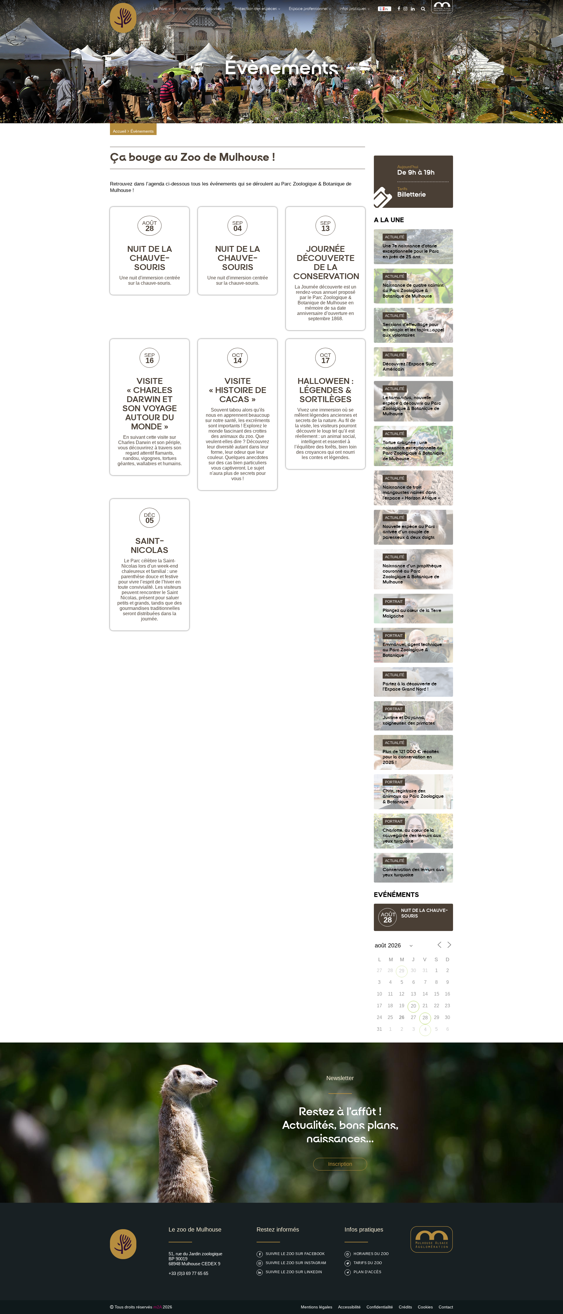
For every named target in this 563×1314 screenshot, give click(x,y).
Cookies (425, 1307)
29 (401, 970)
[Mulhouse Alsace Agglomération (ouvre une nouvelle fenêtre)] (442, 11)
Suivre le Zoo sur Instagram (296, 1263)
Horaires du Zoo (371, 1254)
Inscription (340, 1164)
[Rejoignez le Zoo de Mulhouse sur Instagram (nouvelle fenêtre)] (405, 8)
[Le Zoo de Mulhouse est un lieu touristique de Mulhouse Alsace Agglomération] (432, 1251)
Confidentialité (380, 1307)
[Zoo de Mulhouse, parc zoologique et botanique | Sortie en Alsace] (123, 1274)
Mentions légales (316, 1307)
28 (425, 1017)
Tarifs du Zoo (368, 1263)
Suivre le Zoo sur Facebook (295, 1254)
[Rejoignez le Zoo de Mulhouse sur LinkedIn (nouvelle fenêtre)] (413, 8)
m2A (157, 1307)
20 (413, 1005)
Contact (446, 1307)
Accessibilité (349, 1307)
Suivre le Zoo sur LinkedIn (294, 1272)
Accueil (119, 131)
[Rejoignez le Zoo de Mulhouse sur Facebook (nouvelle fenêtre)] (399, 8)
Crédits (405, 1307)
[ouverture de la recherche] (421, 8)
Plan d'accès (367, 1272)
